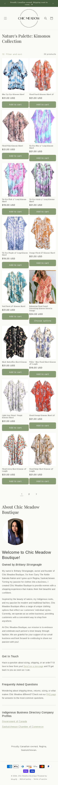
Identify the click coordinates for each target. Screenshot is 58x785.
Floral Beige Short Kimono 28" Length (41, 470)
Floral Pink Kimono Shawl (12, 146)
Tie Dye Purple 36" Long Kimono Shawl (15, 254)
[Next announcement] (53, 3)
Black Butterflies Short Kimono (14, 362)
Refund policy (25, 779)
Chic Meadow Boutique (27, 776)
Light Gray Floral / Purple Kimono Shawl (12, 416)
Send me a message (33, 666)
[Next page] (36, 494)
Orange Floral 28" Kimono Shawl (42, 253)
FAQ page (51, 694)
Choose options (42, 321)
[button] (5, 18)
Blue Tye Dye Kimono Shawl (13, 94)
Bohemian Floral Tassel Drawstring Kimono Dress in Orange (40, 308)
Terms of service (40, 779)
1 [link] (21, 494)
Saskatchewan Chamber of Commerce (22, 726)
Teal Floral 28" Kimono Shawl (13, 306)
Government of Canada (14, 721)
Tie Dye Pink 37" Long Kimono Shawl (14, 200)
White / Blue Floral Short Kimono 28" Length (42, 363)
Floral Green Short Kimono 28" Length (14, 470)
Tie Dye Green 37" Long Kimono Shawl (41, 200)
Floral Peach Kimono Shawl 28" (41, 94)
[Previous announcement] (5, 3)
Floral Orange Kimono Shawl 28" (42, 415)
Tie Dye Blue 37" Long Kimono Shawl (41, 147)
